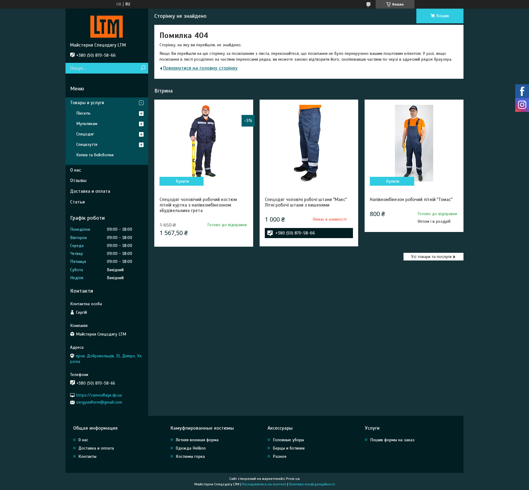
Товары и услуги (87, 102)
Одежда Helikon (191, 448)
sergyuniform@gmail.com (99, 402)
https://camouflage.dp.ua (99, 395)
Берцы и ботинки (289, 448)
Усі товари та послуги (431, 256)
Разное (280, 456)
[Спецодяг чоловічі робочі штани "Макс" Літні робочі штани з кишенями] (309, 143)
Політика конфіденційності (312, 484)
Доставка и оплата (90, 191)
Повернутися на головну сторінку (200, 68)
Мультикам (86, 123)
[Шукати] (142, 68)
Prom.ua (293, 479)
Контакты (87, 456)
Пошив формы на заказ (392, 440)
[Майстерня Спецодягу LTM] (107, 25)
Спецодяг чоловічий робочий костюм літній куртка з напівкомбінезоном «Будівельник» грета (198, 205)
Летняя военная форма (197, 440)
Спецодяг (85, 134)
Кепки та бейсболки (95, 155)
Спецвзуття (86, 144)
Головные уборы (288, 440)
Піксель (83, 113)
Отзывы (78, 180)
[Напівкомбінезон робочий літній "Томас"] (414, 143)
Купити (182, 181)
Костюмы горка (190, 456)
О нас (75, 170)
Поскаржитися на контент (264, 484)
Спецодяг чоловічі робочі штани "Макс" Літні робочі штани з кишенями (306, 202)
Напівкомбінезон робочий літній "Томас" (411, 199)
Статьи (77, 202)
